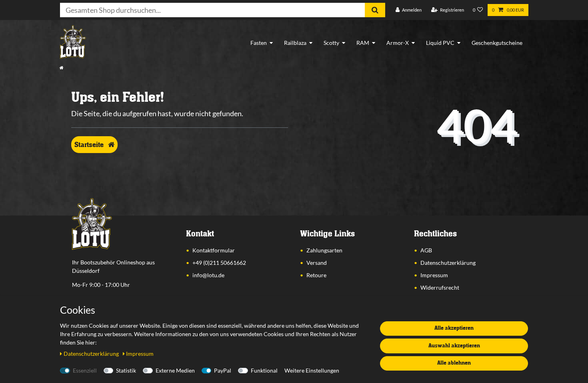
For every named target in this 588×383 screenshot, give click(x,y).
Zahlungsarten (324, 250)
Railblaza (295, 42)
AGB (426, 250)
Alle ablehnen (454, 363)
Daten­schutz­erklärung (92, 353)
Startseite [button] (89, 145)
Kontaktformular (213, 250)
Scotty (331, 42)
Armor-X (397, 42)
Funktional (264, 370)
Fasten (258, 42)
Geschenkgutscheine (497, 42)
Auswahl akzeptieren (454, 346)
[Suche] (375, 10)
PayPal (222, 370)
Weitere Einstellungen (311, 370)
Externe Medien (175, 370)
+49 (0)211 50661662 (219, 262)
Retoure (316, 275)
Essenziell (85, 370)
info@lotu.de (208, 275)
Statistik (126, 370)
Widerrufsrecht (439, 287)
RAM (362, 42)
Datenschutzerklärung (448, 262)
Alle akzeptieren (454, 328)
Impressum (434, 275)
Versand (316, 262)
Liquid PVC (440, 42)
